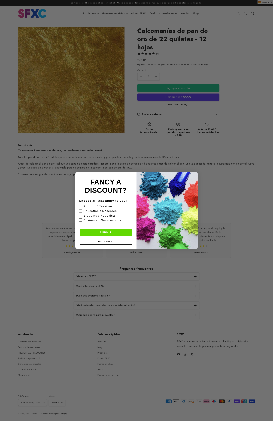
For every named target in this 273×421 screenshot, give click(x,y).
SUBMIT (106, 232)
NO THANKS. (105, 242)
